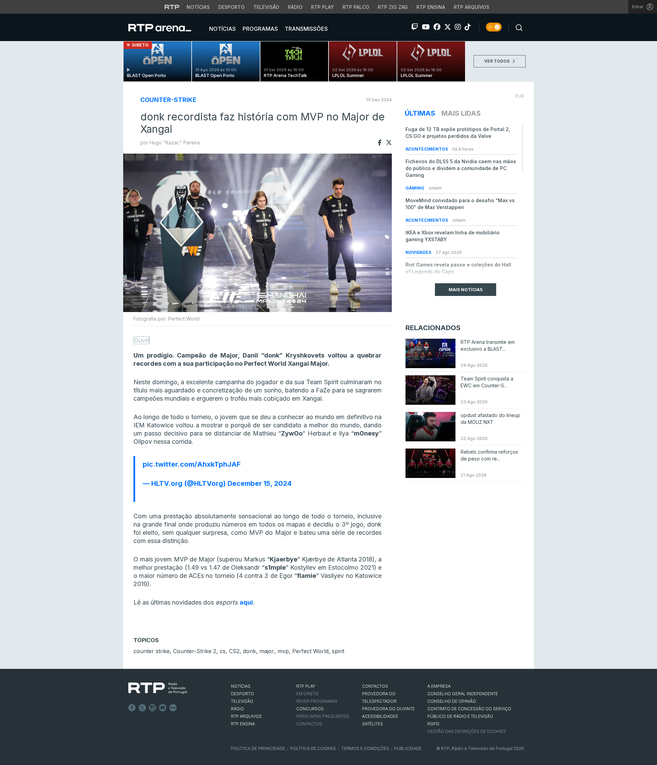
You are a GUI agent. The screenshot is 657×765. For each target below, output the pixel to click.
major (266, 651)
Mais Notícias (465, 289)
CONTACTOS (375, 686)
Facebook (132, 708)
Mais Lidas (461, 113)
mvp (283, 651)
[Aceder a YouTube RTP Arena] (426, 27)
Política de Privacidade (258, 748)
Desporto (231, 7)
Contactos (309, 723)
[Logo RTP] (157, 688)
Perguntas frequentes (322, 716)
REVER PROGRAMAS (316, 701)
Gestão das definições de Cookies (466, 731)
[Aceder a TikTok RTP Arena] (468, 27)
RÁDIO (237, 708)
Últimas (420, 113)
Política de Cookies (313, 748)
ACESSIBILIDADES (380, 716)
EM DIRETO (307, 693)
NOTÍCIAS (240, 686)
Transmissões (305, 28)
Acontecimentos (427, 149)
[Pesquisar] (517, 27)
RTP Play (322, 7)
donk (249, 651)
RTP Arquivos (471, 7)
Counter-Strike (168, 99)
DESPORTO (242, 693)
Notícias (198, 7)
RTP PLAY (305, 686)
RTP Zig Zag (393, 7)
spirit (338, 651)
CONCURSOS (310, 708)
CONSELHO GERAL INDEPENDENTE (462, 693)
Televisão (266, 7)
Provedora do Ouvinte (388, 708)
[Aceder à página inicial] (166, 27)
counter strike (151, 651)
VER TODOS (497, 61)
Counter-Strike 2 (194, 651)
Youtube (163, 708)
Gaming (415, 188)
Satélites (372, 723)
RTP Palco (356, 7)
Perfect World (310, 651)
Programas (259, 28)
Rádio (295, 7)
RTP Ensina (430, 7)
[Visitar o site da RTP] (172, 7)
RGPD (433, 723)
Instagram (152, 708)
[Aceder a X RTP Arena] (447, 27)
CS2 (234, 651)
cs (223, 651)
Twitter (142, 708)
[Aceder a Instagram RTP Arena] (458, 27)
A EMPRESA (439, 686)
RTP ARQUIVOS (246, 716)
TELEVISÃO (242, 701)
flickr (173, 708)
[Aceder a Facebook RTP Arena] (437, 27)
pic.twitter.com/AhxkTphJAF (192, 464)
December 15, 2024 (260, 483)
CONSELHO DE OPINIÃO (451, 701)
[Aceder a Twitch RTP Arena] (414, 27)
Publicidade (408, 748)
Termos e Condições (365, 748)
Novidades (418, 252)
